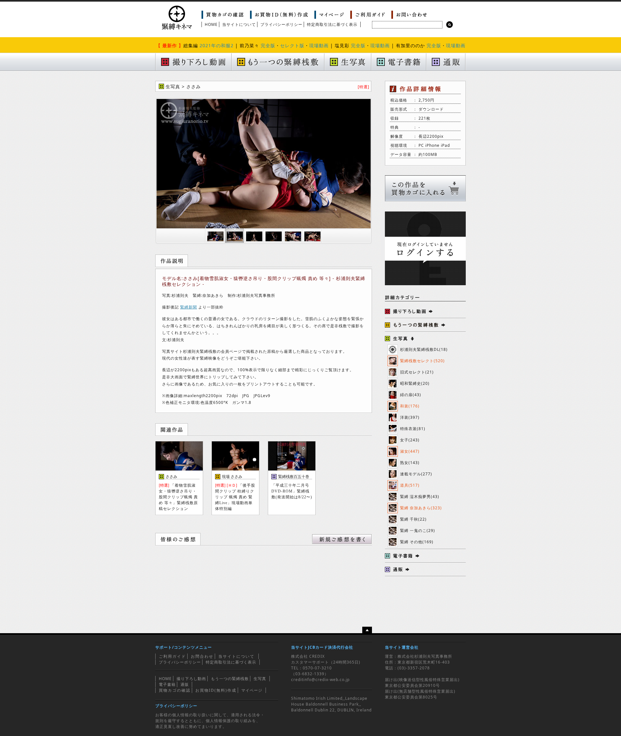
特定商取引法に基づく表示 (332, 24)
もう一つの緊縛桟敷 (230, 678)
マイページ (251, 690)
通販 (184, 684)
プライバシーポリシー (281, 24)
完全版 (268, 45)
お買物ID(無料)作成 (215, 690)
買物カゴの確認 (175, 690)
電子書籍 (167, 684)
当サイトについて (239, 24)
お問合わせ (202, 656)
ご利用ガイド (172, 656)
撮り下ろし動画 (191, 678)
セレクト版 (292, 45)
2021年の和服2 (217, 45)
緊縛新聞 (188, 307)
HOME (211, 24)
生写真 (260, 678)
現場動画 (319, 45)
